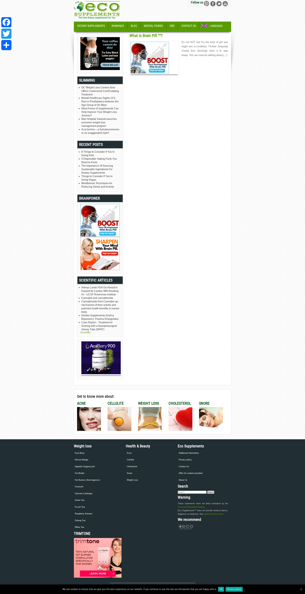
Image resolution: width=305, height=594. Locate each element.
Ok (221, 589)
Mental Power (153, 25)
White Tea (79, 527)
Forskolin (79, 486)
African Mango (81, 459)
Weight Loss (132, 480)
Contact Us (188, 25)
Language (216, 25)
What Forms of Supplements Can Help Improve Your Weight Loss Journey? (100, 112)
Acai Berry (80, 453)
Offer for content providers (191, 473)
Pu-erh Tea (80, 507)
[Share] (6, 45)
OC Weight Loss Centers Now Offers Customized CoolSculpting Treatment (100, 91)
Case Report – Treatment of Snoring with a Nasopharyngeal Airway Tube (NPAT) (99, 326)
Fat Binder (79, 473)
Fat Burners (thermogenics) (87, 480)
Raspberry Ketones (83, 513)
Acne (129, 453)
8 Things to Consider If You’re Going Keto (98, 153)
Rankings (118, 25)
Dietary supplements (91, 25)
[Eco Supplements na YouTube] (225, 3)
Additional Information (189, 453)
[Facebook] (6, 22)
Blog (134, 25)
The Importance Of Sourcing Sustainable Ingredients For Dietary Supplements (97, 169)
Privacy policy (185, 459)
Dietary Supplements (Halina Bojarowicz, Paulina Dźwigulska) (100, 317)
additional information (213, 514)
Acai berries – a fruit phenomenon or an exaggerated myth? (100, 131)
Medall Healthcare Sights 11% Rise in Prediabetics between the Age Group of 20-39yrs (100, 101)
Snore (129, 473)
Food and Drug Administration (191, 507)
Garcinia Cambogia (83, 493)
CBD (172, 25)
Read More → (187, 62)
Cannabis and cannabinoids (97, 298)
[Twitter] (6, 33)
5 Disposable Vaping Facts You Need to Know (99, 160)
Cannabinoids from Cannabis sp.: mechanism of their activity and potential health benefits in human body (100, 306)
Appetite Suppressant (85, 466)
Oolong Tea (80, 520)
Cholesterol (132, 466)
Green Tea (79, 500)
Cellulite (130, 459)
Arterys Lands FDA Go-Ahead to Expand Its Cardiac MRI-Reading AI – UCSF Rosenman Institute (100, 291)
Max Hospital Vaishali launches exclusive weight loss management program (99, 122)
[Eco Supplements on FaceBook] (206, 3)
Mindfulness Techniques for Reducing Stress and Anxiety (97, 185)
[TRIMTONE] (98, 577)
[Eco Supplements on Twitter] (219, 3)
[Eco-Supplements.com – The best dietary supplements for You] (97, 15)
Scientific (85, 332)
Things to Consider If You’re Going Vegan (97, 178)
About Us (183, 480)
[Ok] (301, 589)
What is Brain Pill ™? (146, 35)
